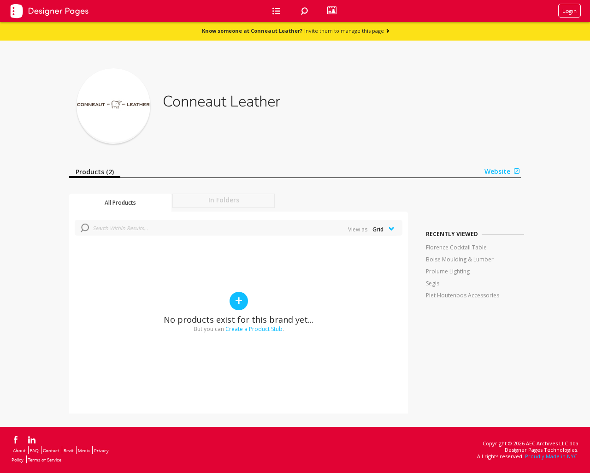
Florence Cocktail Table (456, 247)
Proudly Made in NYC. (551, 456)
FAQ (34, 450)
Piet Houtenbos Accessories (462, 295)
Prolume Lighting (448, 271)
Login (569, 10)
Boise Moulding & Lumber (460, 259)
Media (84, 450)
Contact (51, 450)
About (19, 450)
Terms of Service (44, 459)
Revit (69, 450)
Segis (432, 283)
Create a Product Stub (254, 329)
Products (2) (95, 171)
